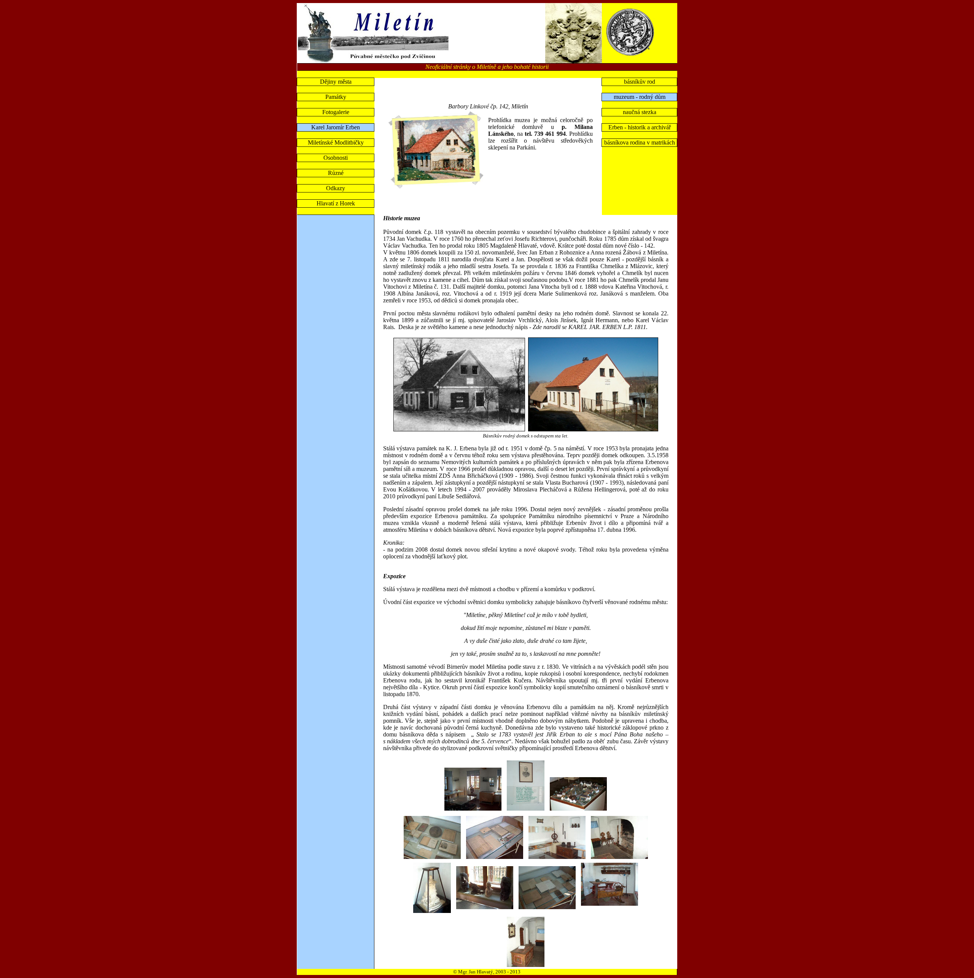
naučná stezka (639, 112)
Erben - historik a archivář (639, 127)
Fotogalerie (335, 112)
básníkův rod (639, 81)
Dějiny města (336, 81)
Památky (335, 97)
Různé (336, 173)
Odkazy (335, 188)
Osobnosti (335, 157)
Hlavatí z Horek (336, 203)
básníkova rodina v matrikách (639, 142)
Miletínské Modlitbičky (336, 142)
